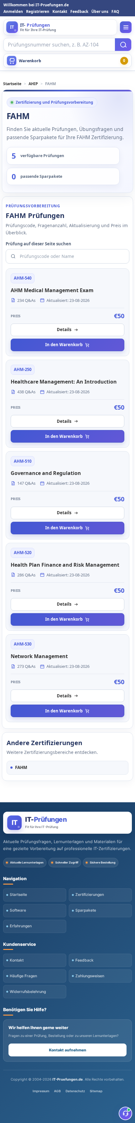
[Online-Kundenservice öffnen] (125, 1113)
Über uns (99, 11)
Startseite (12, 83)
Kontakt (59, 11)
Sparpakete (85, 910)
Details (64, 329)
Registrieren (37, 11)
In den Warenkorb (64, 344)
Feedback (79, 11)
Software (18, 910)
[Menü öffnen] (126, 27)
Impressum (41, 1091)
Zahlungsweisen (89, 975)
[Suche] (123, 44)
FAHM (21, 767)
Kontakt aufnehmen (67, 1050)
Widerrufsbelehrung (28, 991)
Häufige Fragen (23, 975)
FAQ (115, 11)
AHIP (33, 83)
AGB (57, 1091)
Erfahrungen (21, 926)
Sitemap (96, 1091)
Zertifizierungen (89, 894)
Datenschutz (75, 1091)
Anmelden (13, 11)
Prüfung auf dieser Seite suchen (38, 244)
